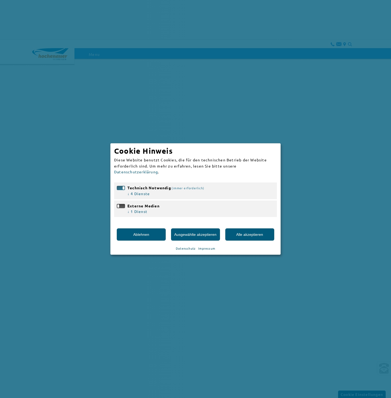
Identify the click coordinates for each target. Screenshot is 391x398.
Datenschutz (186, 248)
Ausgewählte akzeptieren (195, 234)
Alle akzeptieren (249, 234)
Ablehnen (141, 234)
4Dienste (138, 193)
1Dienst (137, 211)
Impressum (206, 248)
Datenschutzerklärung (136, 171)
